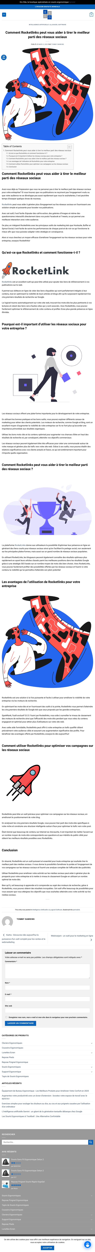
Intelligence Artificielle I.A (40, 25)
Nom (7, 983)
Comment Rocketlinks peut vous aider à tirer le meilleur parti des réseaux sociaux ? (37, 158)
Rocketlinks (7, 204)
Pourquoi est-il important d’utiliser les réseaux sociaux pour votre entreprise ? (35, 156)
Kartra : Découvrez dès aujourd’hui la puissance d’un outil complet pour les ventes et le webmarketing (23, 939)
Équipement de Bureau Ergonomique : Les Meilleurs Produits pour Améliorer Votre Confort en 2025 (45, 1090)
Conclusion (13, 167)
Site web (8, 1006)
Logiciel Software (58, 25)
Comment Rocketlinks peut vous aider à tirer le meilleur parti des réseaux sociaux (38, 150)
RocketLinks (20, 545)
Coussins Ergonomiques (12, 1047)
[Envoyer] (90, 1142)
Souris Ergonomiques (11, 1066)
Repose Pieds (8, 1057)
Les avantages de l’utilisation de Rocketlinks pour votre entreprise (32, 161)
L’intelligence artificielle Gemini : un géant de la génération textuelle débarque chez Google (42, 1111)
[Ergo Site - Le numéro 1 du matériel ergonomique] (47, 15)
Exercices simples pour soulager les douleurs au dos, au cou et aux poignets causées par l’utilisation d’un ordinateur (46, 1105)
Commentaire (11, 961)
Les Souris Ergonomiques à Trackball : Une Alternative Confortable (31, 1116)
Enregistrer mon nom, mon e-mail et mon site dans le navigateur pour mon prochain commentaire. (48, 1017)
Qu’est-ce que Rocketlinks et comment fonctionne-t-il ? (28, 153)
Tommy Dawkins (57, 44)
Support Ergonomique (11, 1071)
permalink (76, 910)
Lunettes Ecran (8, 1052)
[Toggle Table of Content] (68, 147)
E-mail (8, 994)
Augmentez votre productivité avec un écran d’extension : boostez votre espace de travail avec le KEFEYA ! (44, 1097)
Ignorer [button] (72, 2)
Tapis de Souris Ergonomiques (15, 1076)
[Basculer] (91, 1043)
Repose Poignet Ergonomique (15, 1062)
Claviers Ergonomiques (12, 1043)
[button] (4, 15)
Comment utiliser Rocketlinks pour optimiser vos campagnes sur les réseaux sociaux (38, 164)
